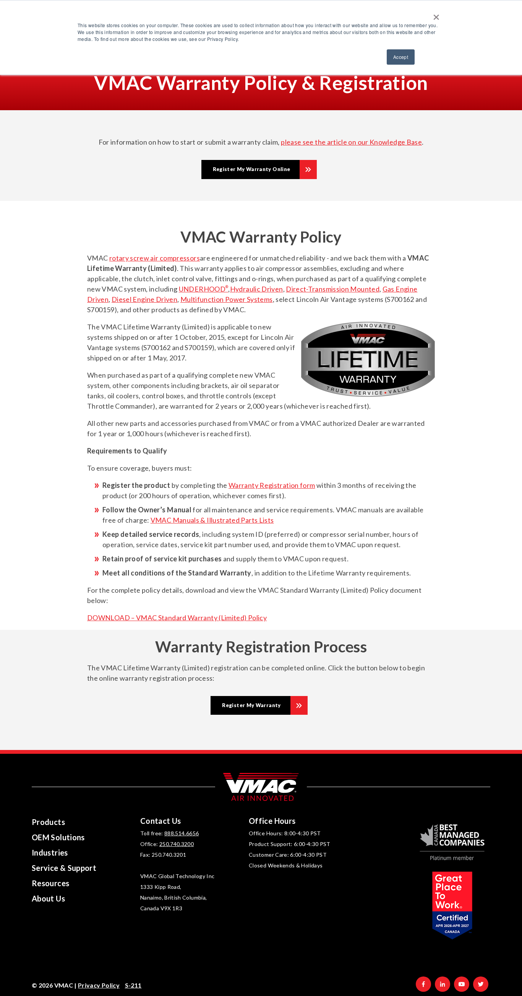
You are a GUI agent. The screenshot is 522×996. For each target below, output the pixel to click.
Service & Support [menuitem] (64, 867)
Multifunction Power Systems (226, 299)
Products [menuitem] (48, 821)
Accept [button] (400, 57)
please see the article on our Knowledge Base (351, 142)
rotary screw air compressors (154, 258)
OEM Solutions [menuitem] (58, 837)
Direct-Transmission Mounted (332, 289)
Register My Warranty (251, 705)
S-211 (133, 985)
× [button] (436, 14)
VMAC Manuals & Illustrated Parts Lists (212, 520)
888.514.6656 (181, 833)
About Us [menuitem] (48, 898)
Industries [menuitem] (50, 852)
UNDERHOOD (204, 289)
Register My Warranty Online (251, 169)
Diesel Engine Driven (144, 299)
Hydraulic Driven (256, 289)
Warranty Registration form (272, 485)
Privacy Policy (99, 985)
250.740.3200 (176, 844)
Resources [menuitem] (50, 883)
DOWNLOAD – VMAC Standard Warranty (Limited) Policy (177, 617)
